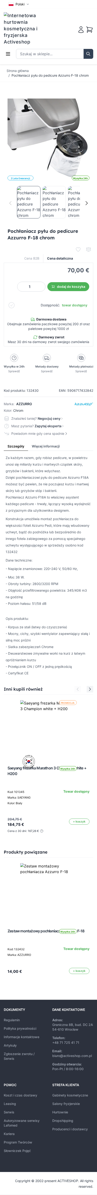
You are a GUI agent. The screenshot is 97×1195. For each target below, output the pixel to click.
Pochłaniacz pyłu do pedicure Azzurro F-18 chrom (50, 75)
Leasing (10, 1104)
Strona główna (18, 71)
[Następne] (86, 203)
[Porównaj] (88, 249)
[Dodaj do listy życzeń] (78, 249)
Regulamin (12, 1020)
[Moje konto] (81, 29)
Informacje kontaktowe (21, 1037)
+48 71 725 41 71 (65, 1043)
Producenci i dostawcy (70, 1129)
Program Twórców (18, 1142)
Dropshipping (62, 1121)
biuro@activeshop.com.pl (72, 1056)
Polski (20, 4)
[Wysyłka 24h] (48, 891)
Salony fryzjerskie (66, 1104)
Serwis (9, 1112)
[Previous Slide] (77, 689)
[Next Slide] (90, 689)
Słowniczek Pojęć (17, 1151)
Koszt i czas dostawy (20, 1095)
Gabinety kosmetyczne (70, 1095)
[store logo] (24, 28)
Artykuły (10, 1045)
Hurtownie (60, 1112)
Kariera (9, 1134)
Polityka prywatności (20, 1028)
